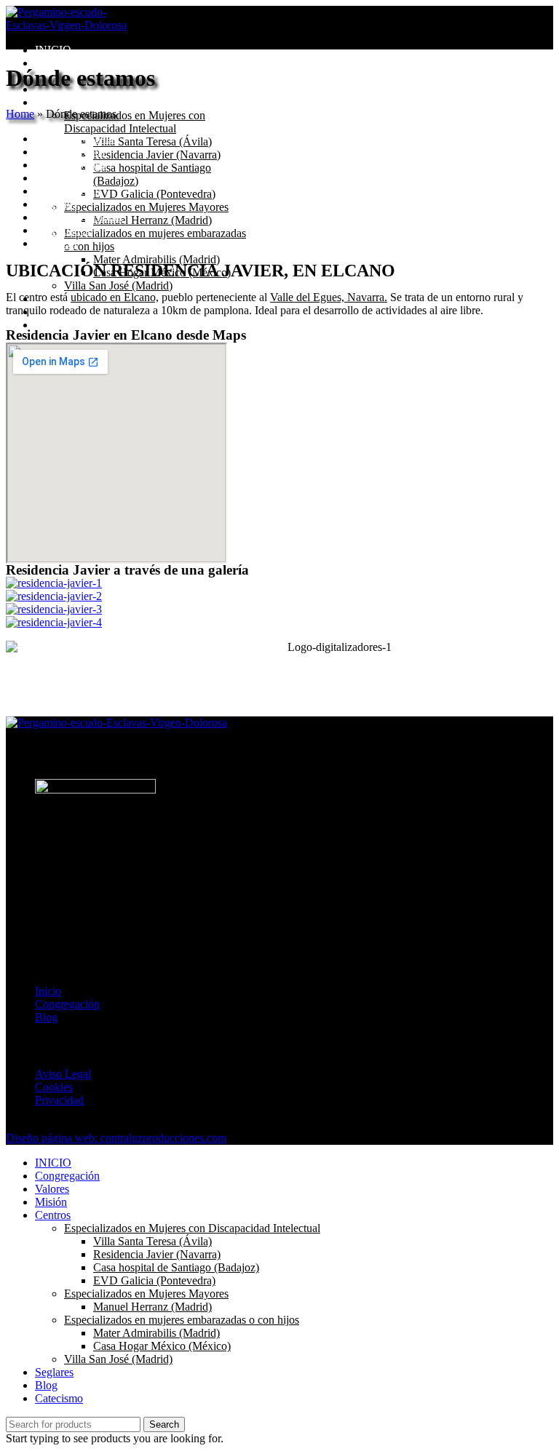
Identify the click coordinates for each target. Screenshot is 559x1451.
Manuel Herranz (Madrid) (152, 220)
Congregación (67, 1004)
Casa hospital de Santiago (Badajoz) (176, 1267)
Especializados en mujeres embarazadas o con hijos (181, 1320)
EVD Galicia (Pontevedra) (154, 194)
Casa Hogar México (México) (162, 1346)
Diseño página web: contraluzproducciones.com (116, 1138)
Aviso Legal (63, 1074)
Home (20, 114)
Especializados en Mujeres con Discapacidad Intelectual (134, 122)
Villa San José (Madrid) (118, 285)
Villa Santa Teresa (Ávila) (152, 141)
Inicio (48, 991)
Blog (46, 1017)
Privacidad (59, 1100)
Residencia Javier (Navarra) (157, 154)
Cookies (54, 1087)
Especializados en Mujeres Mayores (146, 207)
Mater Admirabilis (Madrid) (156, 259)
